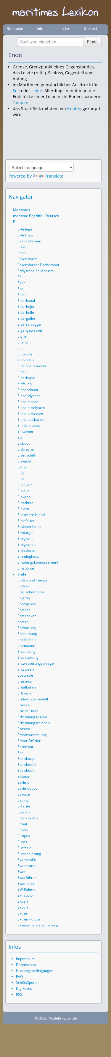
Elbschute (25, 502)
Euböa (22, 829)
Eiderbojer (26, 306)
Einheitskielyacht (31, 407)
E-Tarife (23, 806)
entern (22, 621)
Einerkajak (26, 377)
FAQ (19, 976)
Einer (21, 371)
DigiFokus (24, 988)
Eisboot (23, 443)
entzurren (25, 669)
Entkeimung (27, 633)
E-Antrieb (25, 235)
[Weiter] (98, 55)
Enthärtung (26, 627)
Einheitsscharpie (31, 419)
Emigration (26, 544)
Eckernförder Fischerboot (38, 264)
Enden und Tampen (33, 580)
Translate (54, 176)
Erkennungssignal (32, 716)
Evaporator (26, 865)
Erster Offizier (29, 740)
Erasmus (24, 681)
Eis (19, 437)
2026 (43, 1018)
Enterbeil (24, 609)
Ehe (20, 288)
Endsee (23, 586)
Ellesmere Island (31, 514)
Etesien (23, 812)
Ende (21, 574)
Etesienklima (27, 818)
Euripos (23, 835)
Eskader (24, 776)
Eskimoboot (27, 788)
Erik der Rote (27, 710)
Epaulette (25, 675)
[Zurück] (89, 55)
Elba (21, 473)
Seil (16, 90)
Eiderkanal (26, 300)
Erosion (23, 728)
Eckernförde (27, 258)
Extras (22, 913)
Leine (36, 90)
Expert (22, 901)
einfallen (24, 383)
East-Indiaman (29, 241)
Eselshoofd (26, 764)
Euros (22, 841)
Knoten (74, 108)
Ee (19, 276)
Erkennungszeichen (33, 722)
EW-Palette (26, 889)
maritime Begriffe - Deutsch (36, 215)
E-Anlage (24, 229)
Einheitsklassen (30, 413)
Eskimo (23, 782)
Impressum (25, 958)
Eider (21, 294)
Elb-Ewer (24, 484)
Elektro (23, 508)
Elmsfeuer (25, 520)
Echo (21, 252)
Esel (20, 752)
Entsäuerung (27, 657)
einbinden (25, 360)
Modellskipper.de (63, 1018)
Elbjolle (23, 490)
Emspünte (25, 568)
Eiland (22, 342)
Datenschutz (26, 964)
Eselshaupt (26, 758)
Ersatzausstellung (32, 734)
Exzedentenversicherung (37, 925)
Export (22, 907)
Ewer (21, 871)
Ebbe (21, 247)
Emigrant (25, 538)
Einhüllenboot (28, 425)
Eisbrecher (26, 449)
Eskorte (23, 794)
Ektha (22, 467)
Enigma (23, 597)
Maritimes (21, 209)
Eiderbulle (25, 312)
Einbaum (24, 354)
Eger (21, 282)
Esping (22, 800)
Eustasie (24, 847)
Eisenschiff (26, 455)
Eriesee (23, 705)
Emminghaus (28, 556)
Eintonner (25, 431)
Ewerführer (26, 877)
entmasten (26, 645)
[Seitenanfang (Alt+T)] (77, 196)
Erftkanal (24, 693)
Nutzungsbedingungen (34, 970)
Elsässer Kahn (29, 526)
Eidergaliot (26, 318)
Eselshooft (26, 770)
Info (40, 28)
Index (65, 28)
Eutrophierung (29, 853)
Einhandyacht (28, 395)
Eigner (22, 336)
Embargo (25, 532)
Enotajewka (26, 603)
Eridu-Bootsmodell (32, 699)
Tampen (20, 102)
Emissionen (26, 550)
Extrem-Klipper (29, 919)
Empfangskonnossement (37, 562)
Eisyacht (24, 461)
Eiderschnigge (29, 324)
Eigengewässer (30, 330)
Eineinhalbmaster (31, 365)
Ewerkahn (25, 883)
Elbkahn (23, 496)
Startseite (15, 28)
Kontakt (90, 28)
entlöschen (26, 639)
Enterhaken (26, 615)
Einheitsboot (27, 401)
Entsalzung (26, 651)
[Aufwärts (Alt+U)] (81, 55)
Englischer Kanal (31, 592)
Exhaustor (25, 895)
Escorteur (25, 746)
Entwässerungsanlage (35, 663)
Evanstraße (26, 859)
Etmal (22, 824)
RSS (19, 994)
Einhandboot (27, 389)
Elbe (21, 479)
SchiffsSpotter (27, 982)
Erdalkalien (26, 687)
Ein (19, 348)
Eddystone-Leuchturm (35, 270)
